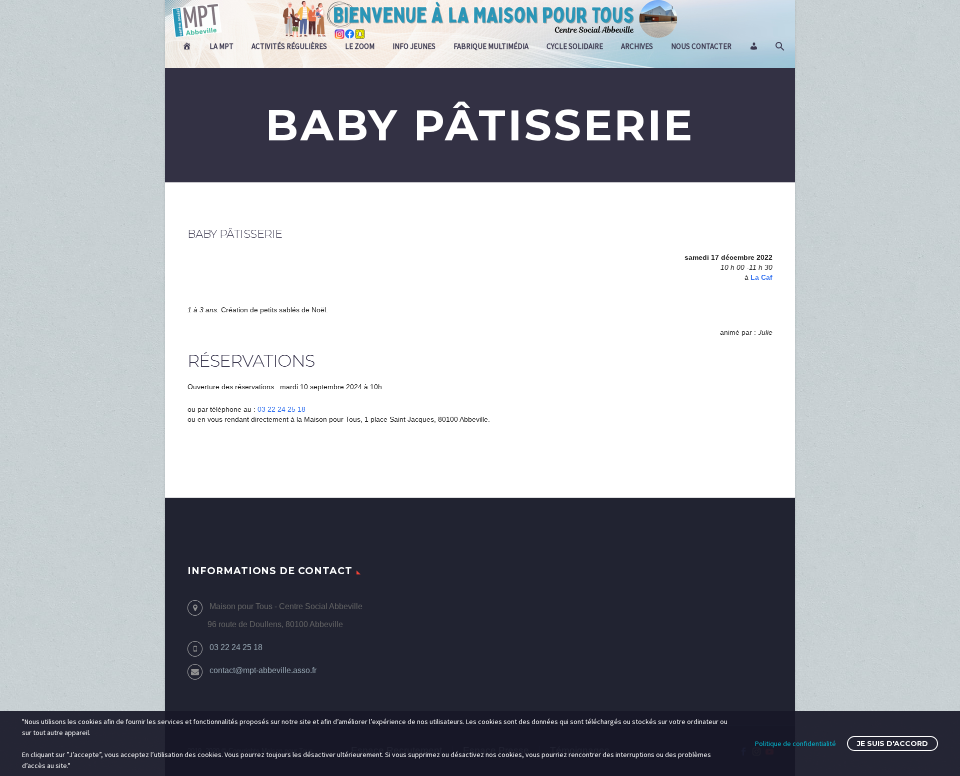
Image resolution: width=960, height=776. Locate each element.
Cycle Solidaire (574, 46)
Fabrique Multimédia (491, 46)
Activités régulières (289, 46)
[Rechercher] (778, 46)
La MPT (222, 46)
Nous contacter (701, 46)
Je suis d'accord (892, 743)
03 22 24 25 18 (282, 409)
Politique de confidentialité (795, 743)
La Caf (761, 277)
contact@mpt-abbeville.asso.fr (263, 670)
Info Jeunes (414, 46)
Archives (637, 46)
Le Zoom (359, 46)
